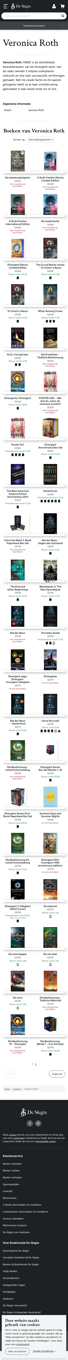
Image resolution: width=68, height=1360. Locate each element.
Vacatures (8, 1298)
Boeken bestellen (12, 1163)
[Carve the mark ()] (41, 731)
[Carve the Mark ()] (45, 731)
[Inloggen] (54, 6)
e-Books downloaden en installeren (22, 1204)
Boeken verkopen (12, 1177)
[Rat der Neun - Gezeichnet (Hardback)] (17, 734)
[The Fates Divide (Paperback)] (50, 643)
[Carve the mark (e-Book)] (55, 731)
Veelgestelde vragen (46, 1141)
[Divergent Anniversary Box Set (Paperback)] (50, 457)
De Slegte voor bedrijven (16, 1232)
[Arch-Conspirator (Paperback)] (16, 364)
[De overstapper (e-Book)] (17, 964)
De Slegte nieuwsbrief (15, 1305)
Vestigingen (9, 1291)
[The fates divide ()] (47, 643)
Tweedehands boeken (34, 25)
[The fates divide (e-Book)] (53, 643)
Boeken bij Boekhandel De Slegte (21, 1264)
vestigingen (18, 1138)
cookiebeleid (22, 1344)
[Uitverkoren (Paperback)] (45, 501)
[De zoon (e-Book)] (17, 1007)
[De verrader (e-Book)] (50, 964)
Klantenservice (13, 1156)
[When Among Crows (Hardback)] (47, 321)
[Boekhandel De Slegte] (21, 6)
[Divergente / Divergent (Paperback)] (17, 408)
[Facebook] (30, 1123)
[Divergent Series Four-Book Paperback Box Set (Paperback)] (17, 826)
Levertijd (7, 1191)
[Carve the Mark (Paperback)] (48, 731)
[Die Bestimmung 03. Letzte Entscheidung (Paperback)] (17, 873)
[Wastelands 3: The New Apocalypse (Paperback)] (50, 599)
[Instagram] (38, 1123)
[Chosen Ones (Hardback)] (55, 501)
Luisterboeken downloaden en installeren (25, 1211)
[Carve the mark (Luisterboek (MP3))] (59, 731)
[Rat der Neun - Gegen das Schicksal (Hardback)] (50, 553)
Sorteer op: (19, 139)
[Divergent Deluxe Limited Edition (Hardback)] (17, 277)
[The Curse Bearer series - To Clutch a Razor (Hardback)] (50, 277)
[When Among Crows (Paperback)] (50, 321)
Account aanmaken (13, 1218)
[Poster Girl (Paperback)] (19, 455)
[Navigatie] (5, 6)
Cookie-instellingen (43, 1351)
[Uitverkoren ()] (41, 501)
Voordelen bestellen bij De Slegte (21, 1257)
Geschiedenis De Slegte (16, 1250)
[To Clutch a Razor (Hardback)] (17, 321)
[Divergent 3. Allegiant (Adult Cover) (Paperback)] (17, 921)
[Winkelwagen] (62, 6)
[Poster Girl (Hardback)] (16, 455)
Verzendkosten (11, 1278)
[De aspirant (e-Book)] (50, 916)
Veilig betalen (10, 1271)
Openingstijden (11, 1184)
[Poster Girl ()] (12, 455)
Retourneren (10, 1198)
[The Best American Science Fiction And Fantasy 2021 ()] (17, 507)
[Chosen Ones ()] (52, 501)
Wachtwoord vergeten (15, 1225)
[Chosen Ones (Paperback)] (48, 501)
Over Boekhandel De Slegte (21, 1242)
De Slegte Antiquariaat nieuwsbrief (22, 1312)
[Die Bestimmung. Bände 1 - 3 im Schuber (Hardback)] (50, 1054)
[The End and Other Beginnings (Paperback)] (17, 599)
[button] (5, 25)
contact (12, 1134)
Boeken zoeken (11, 1170)
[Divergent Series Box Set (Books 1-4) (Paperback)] (50, 780)
